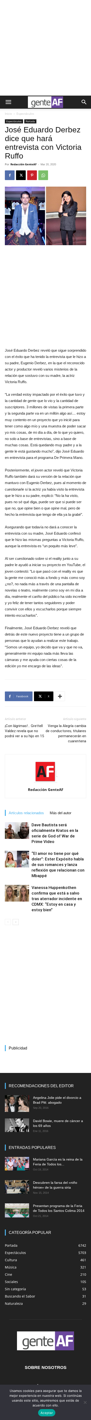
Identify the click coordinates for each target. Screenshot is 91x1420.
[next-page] (16, 922)
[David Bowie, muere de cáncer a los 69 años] (17, 1125)
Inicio (8, 114)
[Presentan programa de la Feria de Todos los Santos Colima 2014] (17, 1210)
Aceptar (47, 1413)
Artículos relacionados (26, 813)
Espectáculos (25, 114)
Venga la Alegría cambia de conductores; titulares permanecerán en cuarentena (66, 733)
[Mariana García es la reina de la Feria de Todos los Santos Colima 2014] (17, 1163)
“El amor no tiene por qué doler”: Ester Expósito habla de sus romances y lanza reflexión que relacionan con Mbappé (58, 864)
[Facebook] (10, 175)
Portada (30, 121)
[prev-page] (8, 922)
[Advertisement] (45, 47)
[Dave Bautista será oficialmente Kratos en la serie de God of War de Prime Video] (17, 830)
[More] (60, 696)
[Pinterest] (32, 175)
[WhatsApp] (43, 175)
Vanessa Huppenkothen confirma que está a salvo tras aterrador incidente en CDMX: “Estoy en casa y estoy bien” (57, 898)
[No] (85, 1402)
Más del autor (60, 813)
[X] (21, 175)
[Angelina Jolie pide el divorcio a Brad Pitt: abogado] (17, 1103)
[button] (8, 102)
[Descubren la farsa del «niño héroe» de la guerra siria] (17, 1187)
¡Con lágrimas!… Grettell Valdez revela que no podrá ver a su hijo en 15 (24, 731)
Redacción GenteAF (23, 164)
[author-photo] (45, 783)
